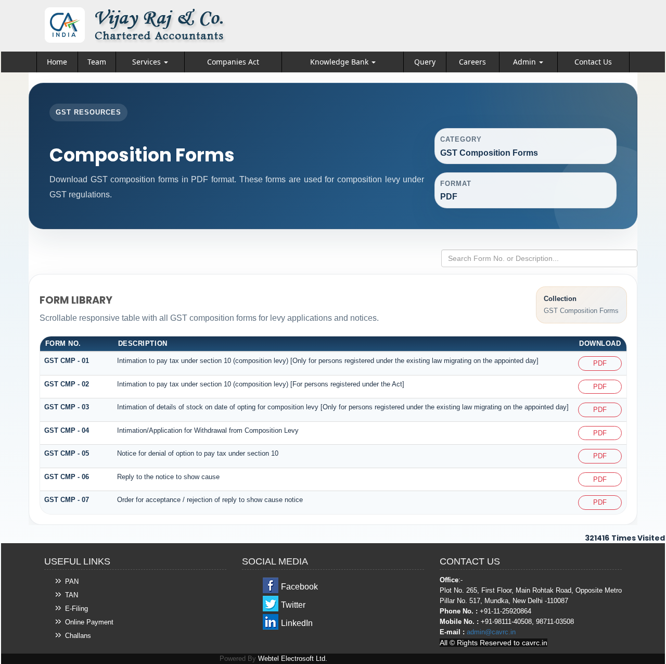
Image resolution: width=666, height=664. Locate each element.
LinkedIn (297, 623)
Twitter (293, 604)
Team (96, 62)
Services (147, 62)
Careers (472, 62)
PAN (72, 581)
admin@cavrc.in (491, 632)
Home (57, 62)
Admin (525, 62)
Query (425, 62)
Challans (78, 636)
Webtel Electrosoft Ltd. (292, 658)
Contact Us (593, 62)
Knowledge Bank (340, 62)
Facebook (299, 586)
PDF (600, 363)
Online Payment (89, 622)
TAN (71, 595)
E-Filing (76, 608)
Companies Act (233, 62)
